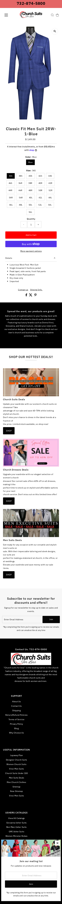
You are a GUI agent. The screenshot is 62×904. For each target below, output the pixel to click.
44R (10, 190)
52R (50, 190)
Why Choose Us (16, 732)
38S (20, 176)
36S (11, 176)
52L (40, 205)
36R (20, 183)
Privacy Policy (16, 723)
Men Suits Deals (16, 777)
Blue (30, 162)
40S (30, 176)
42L (40, 197)
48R (30, 190)
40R (40, 183)
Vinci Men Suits (16, 768)
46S (10, 183)
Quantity (31, 218)
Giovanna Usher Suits (16, 822)
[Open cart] (57, 15)
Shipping (16, 710)
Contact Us (16, 706)
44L (50, 197)
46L (11, 205)
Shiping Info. (36, 290)
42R (50, 183)
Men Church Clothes (16, 782)
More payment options (31, 251)
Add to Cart (31, 235)
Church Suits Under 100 (16, 773)
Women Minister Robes (16, 836)
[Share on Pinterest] (35, 295)
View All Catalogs (16, 818)
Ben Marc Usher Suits (16, 827)
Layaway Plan (16, 755)
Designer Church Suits (16, 759)
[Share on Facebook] (27, 295)
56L (30, 212)
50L (30, 205)
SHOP (8, 430)
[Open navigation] (9, 15)
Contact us (23, 290)
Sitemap (16, 786)
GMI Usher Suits (16, 831)
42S (40, 176)
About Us (16, 701)
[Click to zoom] (55, 31)
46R (20, 190)
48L (20, 205)
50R (40, 190)
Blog (16, 728)
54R (11, 197)
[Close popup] (57, 843)
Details (8, 258)
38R (30, 183)
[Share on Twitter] (31, 295)
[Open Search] (52, 15)
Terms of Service (17, 719)
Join (51, 619)
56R (21, 197)
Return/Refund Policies (16, 715)
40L (30, 197)
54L (50, 205)
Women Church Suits (16, 764)
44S (50, 176)
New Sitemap (16, 791)
